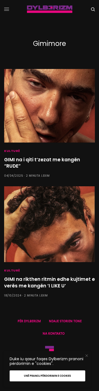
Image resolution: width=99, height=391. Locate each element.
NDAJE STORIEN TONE (65, 321)
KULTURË (12, 151)
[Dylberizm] (49, 9)
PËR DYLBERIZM (29, 321)
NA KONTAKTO (54, 333)
